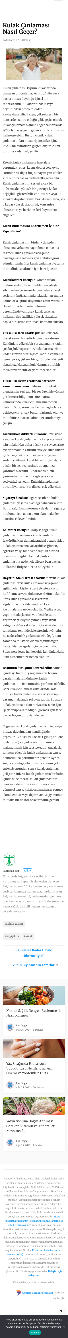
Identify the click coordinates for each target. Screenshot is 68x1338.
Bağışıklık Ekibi (17, 870)
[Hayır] (63, 1326)
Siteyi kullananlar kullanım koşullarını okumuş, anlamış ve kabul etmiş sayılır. (34, 1220)
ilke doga (21, 1025)
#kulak (28, 936)
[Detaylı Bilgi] (30, 833)
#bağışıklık (12, 936)
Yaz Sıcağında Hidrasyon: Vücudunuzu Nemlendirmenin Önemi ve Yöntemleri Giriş (30, 1068)
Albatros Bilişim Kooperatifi (37, 1292)
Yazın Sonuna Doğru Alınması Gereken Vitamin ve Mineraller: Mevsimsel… (31, 1126)
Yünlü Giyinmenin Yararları (34, 965)
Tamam (35, 1332)
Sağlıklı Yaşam (14, 923)
